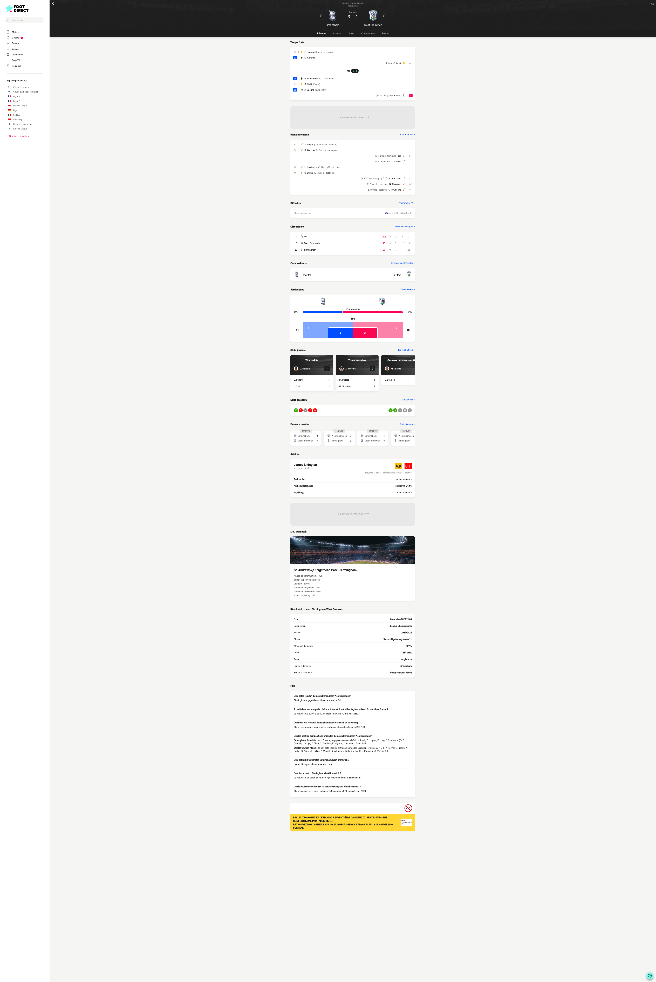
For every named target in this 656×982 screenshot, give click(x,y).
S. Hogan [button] (308, 144)
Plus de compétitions (19, 136)
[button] (302, 368)
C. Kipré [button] (397, 63)
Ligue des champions (23, 124)
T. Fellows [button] (396, 161)
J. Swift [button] (397, 95)
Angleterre (406, 659)
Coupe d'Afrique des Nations (26, 91)
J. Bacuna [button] (309, 89)
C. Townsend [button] (394, 189)
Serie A (16, 114)
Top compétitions (15, 80)
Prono (385, 33)
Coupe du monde (21, 87)
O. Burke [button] (308, 172)
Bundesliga (18, 119)
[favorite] (652, 3)
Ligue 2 (16, 101)
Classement (368, 33)
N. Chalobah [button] (395, 184)
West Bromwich (312, 243)
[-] (649, 975)
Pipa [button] (399, 155)
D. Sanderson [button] (311, 78)
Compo (337, 33)
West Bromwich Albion (401, 672)
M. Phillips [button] (344, 379)
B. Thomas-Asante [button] (392, 178)
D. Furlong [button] (298, 379)
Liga (15, 110)
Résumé (321, 33)
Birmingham (310, 249)
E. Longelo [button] (309, 52)
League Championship (401, 625)
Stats (351, 33)
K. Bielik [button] (308, 84)
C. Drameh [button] (390, 379)
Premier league (20, 105)
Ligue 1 (16, 96)
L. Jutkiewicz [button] (310, 167)
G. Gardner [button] (309, 57)
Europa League (20, 128)
